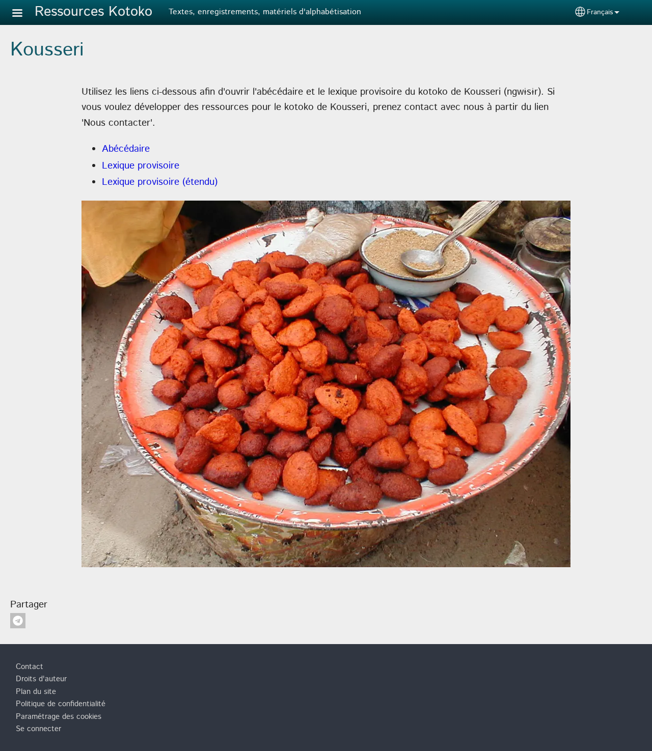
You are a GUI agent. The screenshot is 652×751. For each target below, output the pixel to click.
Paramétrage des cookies (58, 716)
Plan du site (36, 692)
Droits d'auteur (41, 679)
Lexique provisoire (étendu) (160, 182)
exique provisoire (143, 166)
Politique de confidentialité (60, 704)
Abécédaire (126, 149)
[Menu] (23, 14)
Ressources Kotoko (93, 12)
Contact (29, 667)
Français (600, 12)
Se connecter (38, 729)
